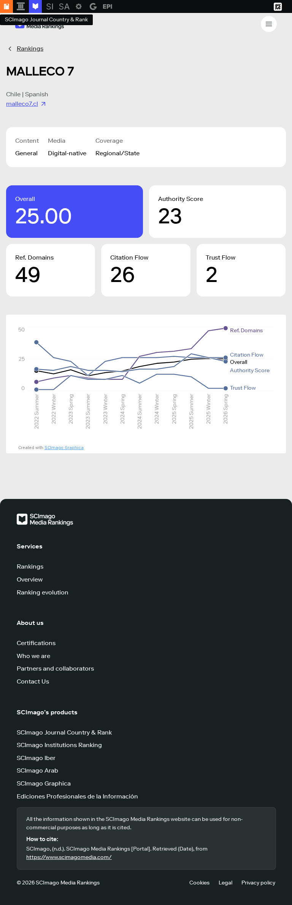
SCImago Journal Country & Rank (64, 732)
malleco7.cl (22, 103)
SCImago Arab (37, 770)
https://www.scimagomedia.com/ (69, 857)
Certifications (36, 643)
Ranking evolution (42, 592)
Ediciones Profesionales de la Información (77, 796)
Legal (225, 883)
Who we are (33, 656)
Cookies (199, 883)
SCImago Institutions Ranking (59, 745)
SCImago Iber (36, 758)
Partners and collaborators (55, 668)
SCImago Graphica (64, 447)
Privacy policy (258, 883)
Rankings (30, 48)
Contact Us (33, 681)
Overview (30, 579)
